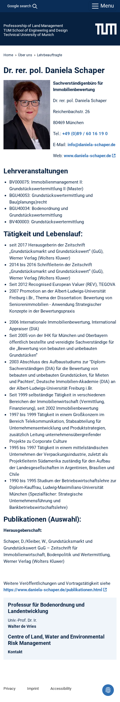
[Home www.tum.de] (106, 28)
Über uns (25, 55)
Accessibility (60, 688)
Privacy (9, 688)
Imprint (33, 688)
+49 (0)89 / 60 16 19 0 (85, 133)
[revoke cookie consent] (108, 690)
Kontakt (15, 652)
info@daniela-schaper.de (91, 144)
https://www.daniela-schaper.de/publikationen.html (52, 589)
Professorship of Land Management (33, 25)
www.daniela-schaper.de (87, 155)
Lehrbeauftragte (49, 55)
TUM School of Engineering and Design (35, 30)
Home (8, 55)
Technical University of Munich (28, 34)
